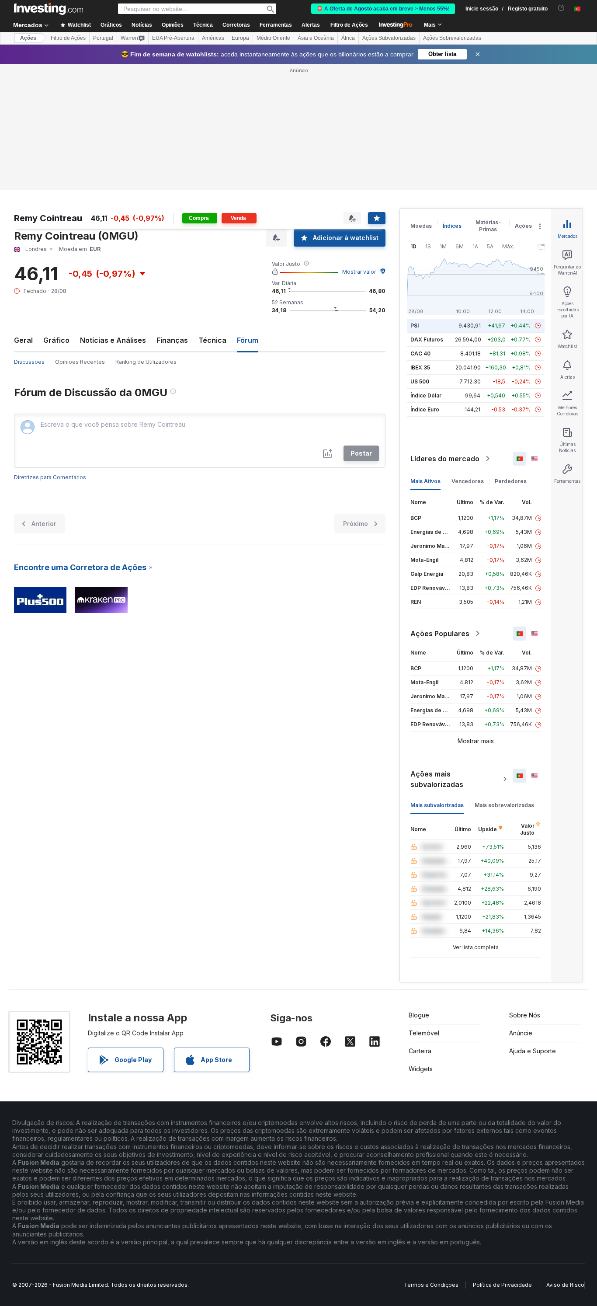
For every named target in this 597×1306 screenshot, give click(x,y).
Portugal (103, 38)
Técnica (212, 340)
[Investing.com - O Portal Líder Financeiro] (48, 9)
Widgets (421, 1069)
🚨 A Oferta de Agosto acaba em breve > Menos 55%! (383, 9)
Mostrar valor (359, 271)
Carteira (420, 1051)
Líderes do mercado (444, 458)
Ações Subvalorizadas (389, 38)
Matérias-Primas (488, 226)
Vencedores (467, 481)
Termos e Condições (431, 1285)
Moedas (421, 226)
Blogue (419, 1015)
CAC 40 (420, 353)
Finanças (172, 340)
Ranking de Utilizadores (146, 362)
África (348, 38)
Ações (28, 38)
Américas (213, 38)
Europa (240, 38)
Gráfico (56, 340)
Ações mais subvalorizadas (436, 779)
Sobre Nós (524, 1015)
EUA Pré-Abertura (173, 38)
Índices (452, 226)
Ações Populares (439, 633)
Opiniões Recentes (80, 362)
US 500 (419, 381)
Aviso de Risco (565, 1285)
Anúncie (520, 1033)
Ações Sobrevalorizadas (452, 38)
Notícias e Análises (113, 340)
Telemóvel (424, 1033)
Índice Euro (424, 409)
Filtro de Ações (349, 25)
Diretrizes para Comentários (50, 477)
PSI (414, 325)
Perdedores (511, 481)
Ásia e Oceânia (316, 38)
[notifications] (561, 8)
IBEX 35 (420, 367)
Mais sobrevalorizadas (504, 805)
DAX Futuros (426, 339)
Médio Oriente (273, 38)
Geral (23, 340)
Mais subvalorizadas (437, 805)
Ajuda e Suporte (532, 1051)
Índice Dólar (425, 395)
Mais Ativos (425, 481)
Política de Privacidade (502, 1285)
